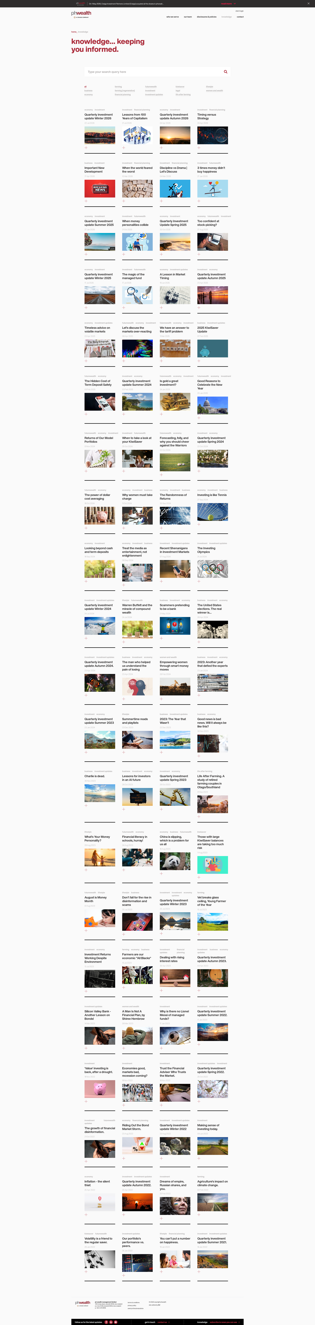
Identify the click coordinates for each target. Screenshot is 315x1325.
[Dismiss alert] (309, 3)
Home (74, 31)
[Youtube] (116, 1322)
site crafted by (154, 1305)
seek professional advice (135, 1308)
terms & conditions (134, 1302)
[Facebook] (106, 1322)
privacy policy (132, 1305)
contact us (162, 1322)
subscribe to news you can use (223, 1322)
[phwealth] (81, 14)
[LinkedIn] (111, 1322)
